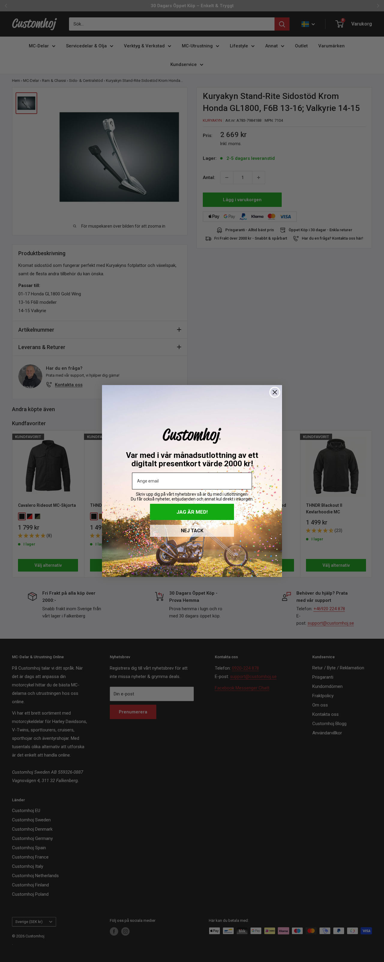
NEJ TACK (192, 530)
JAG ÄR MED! (192, 512)
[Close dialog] (275, 392)
